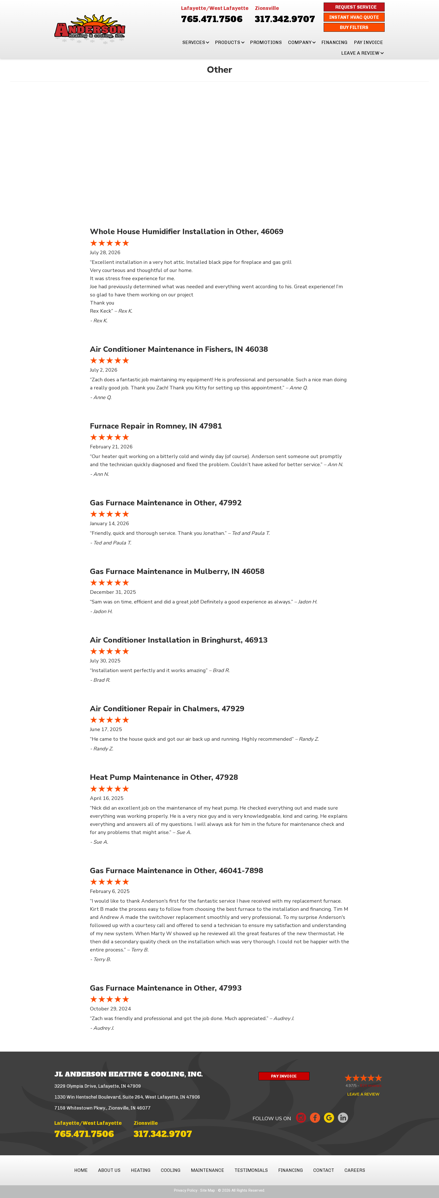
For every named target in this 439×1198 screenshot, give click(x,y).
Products (227, 42)
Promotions (266, 42)
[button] (207, 42)
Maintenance (207, 1170)
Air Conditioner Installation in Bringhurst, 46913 (179, 640)
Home (81, 1170)
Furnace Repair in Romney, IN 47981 (156, 426)
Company (299, 42)
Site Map (207, 1190)
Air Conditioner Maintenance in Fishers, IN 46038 (179, 349)
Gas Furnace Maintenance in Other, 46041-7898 (176, 871)
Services (193, 42)
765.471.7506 (212, 19)
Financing (334, 42)
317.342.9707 (285, 19)
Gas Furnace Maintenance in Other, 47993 (166, 988)
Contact (323, 1170)
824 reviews (371, 1085)
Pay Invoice (368, 42)
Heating (140, 1170)
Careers (354, 1170)
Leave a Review (360, 53)
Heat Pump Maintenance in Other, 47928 (164, 777)
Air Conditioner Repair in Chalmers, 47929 (167, 709)
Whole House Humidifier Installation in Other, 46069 (187, 231)
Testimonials (251, 1170)
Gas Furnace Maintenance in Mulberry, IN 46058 (177, 571)
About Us (109, 1170)
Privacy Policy (185, 1190)
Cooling (170, 1170)
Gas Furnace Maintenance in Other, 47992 (166, 503)
